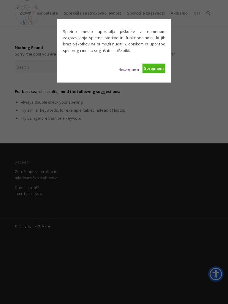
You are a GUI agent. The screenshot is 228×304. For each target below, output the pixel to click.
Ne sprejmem (128, 69)
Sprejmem (154, 68)
